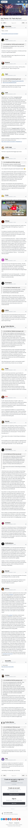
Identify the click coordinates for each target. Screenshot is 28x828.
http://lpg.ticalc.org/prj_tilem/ (8, 666)
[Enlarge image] (24, 168)
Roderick (7, 62)
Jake (3, 20)
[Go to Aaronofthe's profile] (2, 661)
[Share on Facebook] (4, 819)
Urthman (7, 221)
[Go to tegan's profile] (2, 74)
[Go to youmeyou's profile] (2, 523)
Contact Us (16, 823)
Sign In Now (14, 803)
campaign (11, 594)
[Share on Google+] (6, 819)
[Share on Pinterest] (20, 819)
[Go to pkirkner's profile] (2, 589)
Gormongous (8, 282)
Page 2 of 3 (14, 775)
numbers (10, 615)
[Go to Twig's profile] (2, 759)
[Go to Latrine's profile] (2, 158)
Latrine (7, 157)
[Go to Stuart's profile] (2, 40)
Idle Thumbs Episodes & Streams (20, 20)
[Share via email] (17, 819)
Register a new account (14, 794)
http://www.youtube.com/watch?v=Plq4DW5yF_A (12, 141)
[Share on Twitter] (2, 819)
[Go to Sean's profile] (2, 397)
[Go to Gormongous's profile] (2, 283)
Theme (10, 823)
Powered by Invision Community (14, 825)
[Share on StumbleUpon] (15, 819)
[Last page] (26, 23)
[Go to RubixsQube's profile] (2, 27)
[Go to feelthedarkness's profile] (2, 543)
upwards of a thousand (8, 653)
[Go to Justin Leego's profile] (2, 147)
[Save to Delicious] (11, 819)
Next (23, 22)
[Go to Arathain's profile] (2, 676)
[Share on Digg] (8, 819)
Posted (10, 27)
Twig (6, 758)
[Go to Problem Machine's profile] (2, 326)
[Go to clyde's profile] (2, 93)
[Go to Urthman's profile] (2, 221)
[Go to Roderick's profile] (2, 63)
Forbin (6, 195)
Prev (4, 22)
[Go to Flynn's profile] (2, 259)
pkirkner (7, 588)
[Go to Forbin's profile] (2, 195)
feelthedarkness (9, 543)
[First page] (1, 23)
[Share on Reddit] (13, 819)
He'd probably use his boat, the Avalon (10, 33)
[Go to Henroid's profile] (2, 422)
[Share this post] (25, 27)
